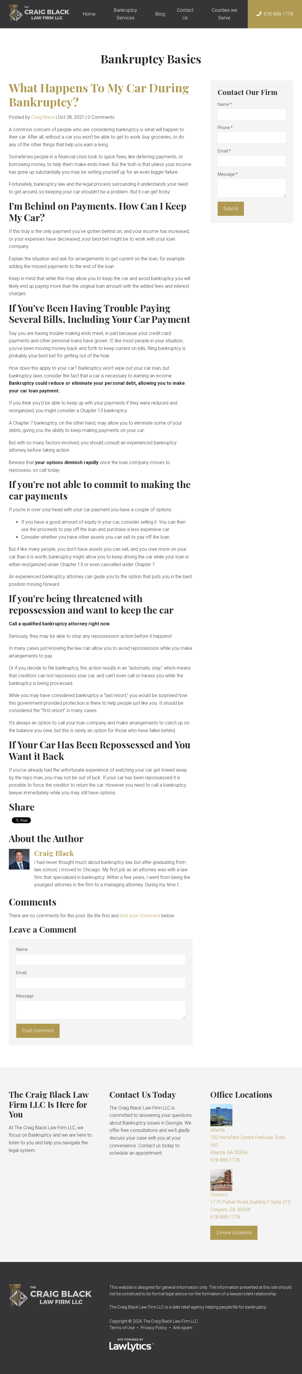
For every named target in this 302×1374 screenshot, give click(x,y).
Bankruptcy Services (125, 14)
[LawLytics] (131, 1345)
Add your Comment (140, 915)
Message (24, 996)
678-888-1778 (278, 14)
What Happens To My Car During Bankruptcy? (99, 94)
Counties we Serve (224, 14)
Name (21, 949)
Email (21, 972)
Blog (160, 14)
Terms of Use (121, 1327)
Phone (225, 127)
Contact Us (185, 14)
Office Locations (241, 1094)
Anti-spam (182, 1327)
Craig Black (43, 117)
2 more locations (234, 1232)
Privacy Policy (154, 1327)
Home (89, 14)
